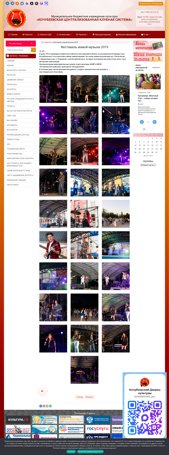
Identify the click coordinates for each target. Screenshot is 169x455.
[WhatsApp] (50, 406)
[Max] (46, 4)
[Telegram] (47, 406)
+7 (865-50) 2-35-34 (151, 12)
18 (161, 145)
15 (148, 145)
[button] (21, 44)
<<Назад (79, 397)
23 (152, 149)
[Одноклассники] (44, 406)
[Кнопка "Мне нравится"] (42, 391)
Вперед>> (89, 397)
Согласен (71, 451)
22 (148, 149)
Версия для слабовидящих (151, 4)
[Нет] (166, 446)
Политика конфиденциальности (90, 451)
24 (157, 149)
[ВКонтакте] (40, 406)
